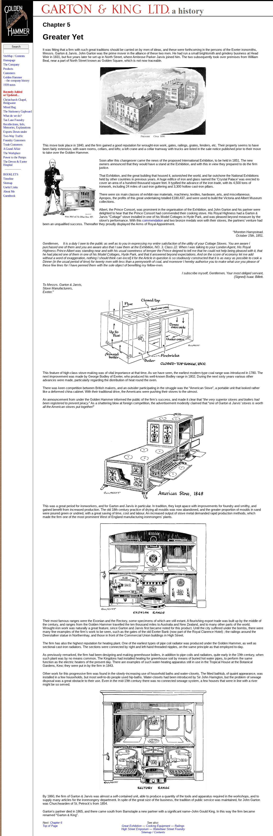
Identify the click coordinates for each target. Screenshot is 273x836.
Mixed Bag (9, 107)
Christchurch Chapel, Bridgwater (15, 101)
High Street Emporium (135, 829)
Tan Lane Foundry (13, 120)
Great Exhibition (132, 825)
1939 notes (9, 84)
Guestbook (9, 195)
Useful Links (10, 187)
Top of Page (50, 825)
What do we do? (12, 115)
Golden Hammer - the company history (16, 79)
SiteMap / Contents (14, 56)
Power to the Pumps (14, 157)
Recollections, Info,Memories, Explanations (16, 126)
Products (8, 68)
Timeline (8, 178)
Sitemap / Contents (153, 832)
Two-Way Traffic (13, 136)
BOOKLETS (10, 174)
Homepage (9, 60)
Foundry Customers (14, 140)
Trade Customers (12, 144)
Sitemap (7, 183)
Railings (179, 825)
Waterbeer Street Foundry (169, 829)
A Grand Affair (11, 148)
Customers (9, 73)
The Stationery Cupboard (17, 111)
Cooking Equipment (158, 825)
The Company (11, 64)
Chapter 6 (56, 822)
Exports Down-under (15, 131)
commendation (152, 220)
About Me (9, 191)
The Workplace (11, 153)
